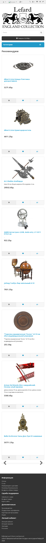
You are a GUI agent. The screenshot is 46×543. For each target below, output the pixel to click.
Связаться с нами (7, 497)
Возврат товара (7, 499)
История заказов (7, 524)
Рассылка (5, 528)
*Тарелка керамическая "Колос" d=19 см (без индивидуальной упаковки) (22, 335)
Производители (7, 508)
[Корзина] (40, 2)
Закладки (5, 526)
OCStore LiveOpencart (17, 536)
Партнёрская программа (10, 513)
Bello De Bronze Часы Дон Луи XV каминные (23, 436)
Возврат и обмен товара (10, 490)
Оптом (4, 481)
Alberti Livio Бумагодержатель (17, 130)
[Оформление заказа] (43, 2)
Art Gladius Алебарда (13, 181)
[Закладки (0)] (37, 2)
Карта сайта (5, 501)
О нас (3, 483)
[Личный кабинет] (33, 2)
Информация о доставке (10, 486)
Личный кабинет (7, 522)
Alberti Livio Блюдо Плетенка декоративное (17, 80)
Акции (4, 515)
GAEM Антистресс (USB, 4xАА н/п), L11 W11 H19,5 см (22, 233)
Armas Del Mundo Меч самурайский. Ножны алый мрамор (19, 386)
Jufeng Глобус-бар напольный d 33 (19, 283)
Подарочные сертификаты (10, 510)
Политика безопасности (10, 488)
